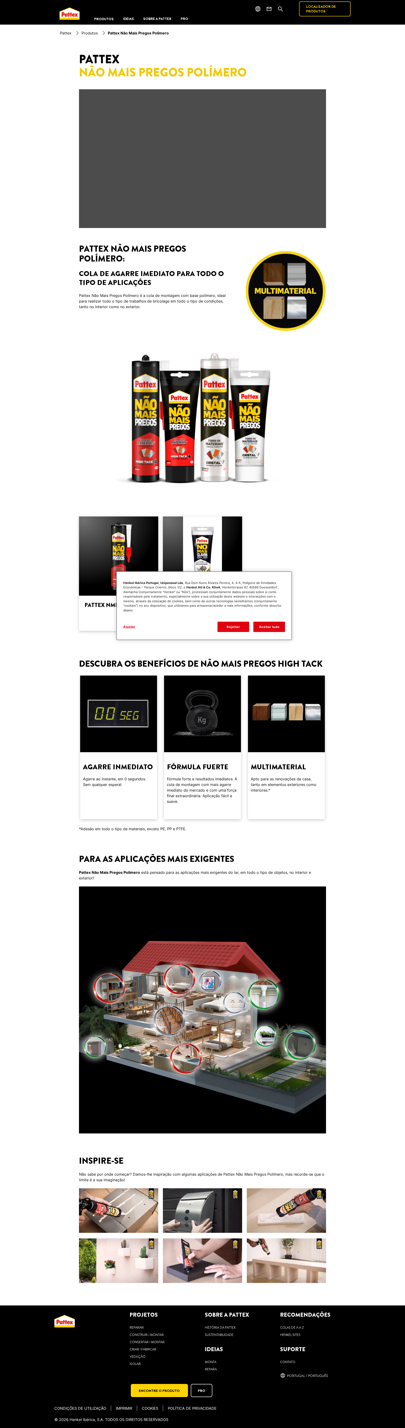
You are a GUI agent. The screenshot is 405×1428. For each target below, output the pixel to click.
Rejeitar (233, 627)
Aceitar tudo (269, 627)
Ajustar (129, 626)
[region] (204, 605)
